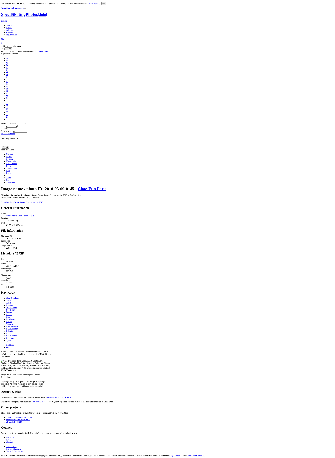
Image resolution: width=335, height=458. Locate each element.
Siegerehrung (11, 168)
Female (9, 321)
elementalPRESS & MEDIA (59, 397)
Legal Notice (174, 456)
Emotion (9, 154)
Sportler (9, 305)
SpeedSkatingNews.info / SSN (19, 417)
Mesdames (10, 319)
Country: (4, 129)
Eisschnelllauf (12, 326)
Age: (3, 126)
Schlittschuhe (11, 163)
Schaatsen (10, 331)
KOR (8, 333)
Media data (10, 437)
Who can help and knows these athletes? (17, 51)
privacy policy (94, 3)
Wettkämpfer (11, 307)
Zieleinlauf (10, 180)
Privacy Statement (13, 449)
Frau (8, 317)
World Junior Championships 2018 (28, 202)
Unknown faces (41, 51)
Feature (9, 156)
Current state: (6, 131)
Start (8, 171)
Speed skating (12, 329)
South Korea (11, 336)
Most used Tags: (8, 150)
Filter (3, 39)
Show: (3, 124)
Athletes (9, 30)
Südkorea (10, 338)
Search (9, 25)
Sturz (8, 175)
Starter (9, 173)
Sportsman (10, 310)
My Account (11, 35)
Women (9, 324)
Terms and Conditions (196, 456)
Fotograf (9, 159)
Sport (8, 340)
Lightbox (10, 345)
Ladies (9, 314)
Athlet (8, 300)
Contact (9, 32)
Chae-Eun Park (92, 188)
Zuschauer (10, 182)
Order (8, 347)
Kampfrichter (11, 161)
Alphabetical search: (9, 54)
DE (5, 21)
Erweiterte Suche (8, 134)
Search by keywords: (9, 138)
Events (9, 28)
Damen (9, 312)
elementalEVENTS (40, 402)
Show (8, 166)
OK (103, 3)
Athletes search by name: (11, 46)
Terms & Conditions (14, 451)
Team (8, 178)
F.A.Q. (9, 440)
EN (2, 21)
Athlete (9, 303)
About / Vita (11, 446)
